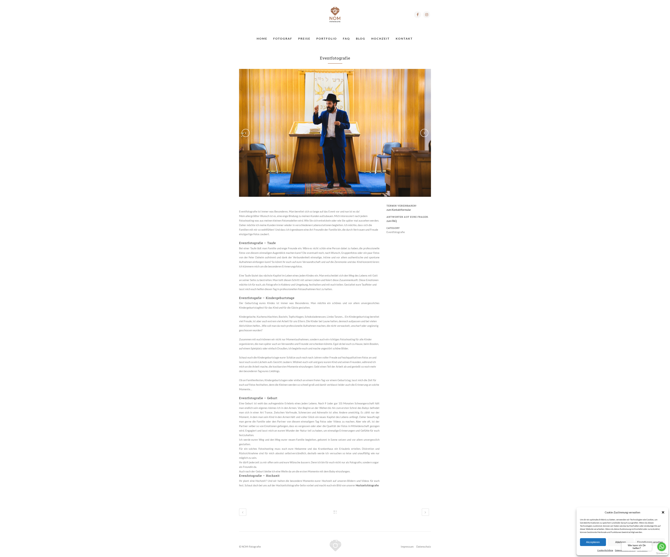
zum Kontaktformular (398, 209)
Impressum (407, 546)
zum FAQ (391, 220)
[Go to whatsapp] (661, 546)
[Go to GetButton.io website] (661, 553)
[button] (663, 512)
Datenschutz (423, 546)
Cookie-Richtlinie (605, 550)
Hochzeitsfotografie (367, 485)
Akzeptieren (593, 542)
